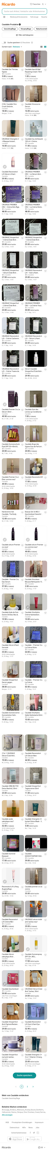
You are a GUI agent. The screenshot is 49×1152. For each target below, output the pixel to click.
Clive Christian (29, 1112)
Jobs (37, 1128)
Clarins (13, 1112)
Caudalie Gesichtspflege (11, 1098)
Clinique (20, 1112)
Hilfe (24, 1128)
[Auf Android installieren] (33, 1139)
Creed (37, 1112)
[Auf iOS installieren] (15, 1139)
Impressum (39, 1122)
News (31, 1128)
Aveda (27, 1110)
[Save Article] (22, 70)
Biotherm (39, 1110)
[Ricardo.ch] (8, 4)
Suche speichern (24, 1075)
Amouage (5, 1110)
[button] (35, 4)
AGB (7, 1122)
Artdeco (13, 1110)
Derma (42, 1112)
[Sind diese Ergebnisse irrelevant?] (32, 42)
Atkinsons (20, 1110)
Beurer (33, 1110)
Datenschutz (14, 1128)
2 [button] (27, 1087)
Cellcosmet (6, 1112)
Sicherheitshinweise (18, 1133)
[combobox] (24, 11)
